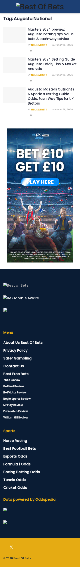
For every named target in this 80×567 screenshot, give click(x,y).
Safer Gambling (17, 358)
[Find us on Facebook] (4, 547)
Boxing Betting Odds (21, 472)
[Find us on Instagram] (24, 547)
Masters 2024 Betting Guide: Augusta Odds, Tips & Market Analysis (52, 64)
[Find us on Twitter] (11, 547)
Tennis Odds (14, 479)
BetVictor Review (14, 392)
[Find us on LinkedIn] (18, 547)
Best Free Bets (16, 373)
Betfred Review (13, 386)
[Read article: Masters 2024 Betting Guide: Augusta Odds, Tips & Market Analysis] (14, 65)
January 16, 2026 (62, 45)
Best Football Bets (19, 448)
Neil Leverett (39, 45)
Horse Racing (15, 440)
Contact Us (13, 366)
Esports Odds (15, 456)
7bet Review (11, 380)
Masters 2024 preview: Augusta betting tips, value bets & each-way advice (51, 34)
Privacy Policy (15, 350)
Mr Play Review (13, 405)
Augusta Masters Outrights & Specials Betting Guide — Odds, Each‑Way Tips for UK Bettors (51, 96)
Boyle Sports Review (17, 399)
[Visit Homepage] (40, 6)
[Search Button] (75, 6)
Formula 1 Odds (17, 464)
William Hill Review (15, 417)
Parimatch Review (15, 411)
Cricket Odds (15, 487)
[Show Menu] (5, 6)
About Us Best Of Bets (23, 342)
